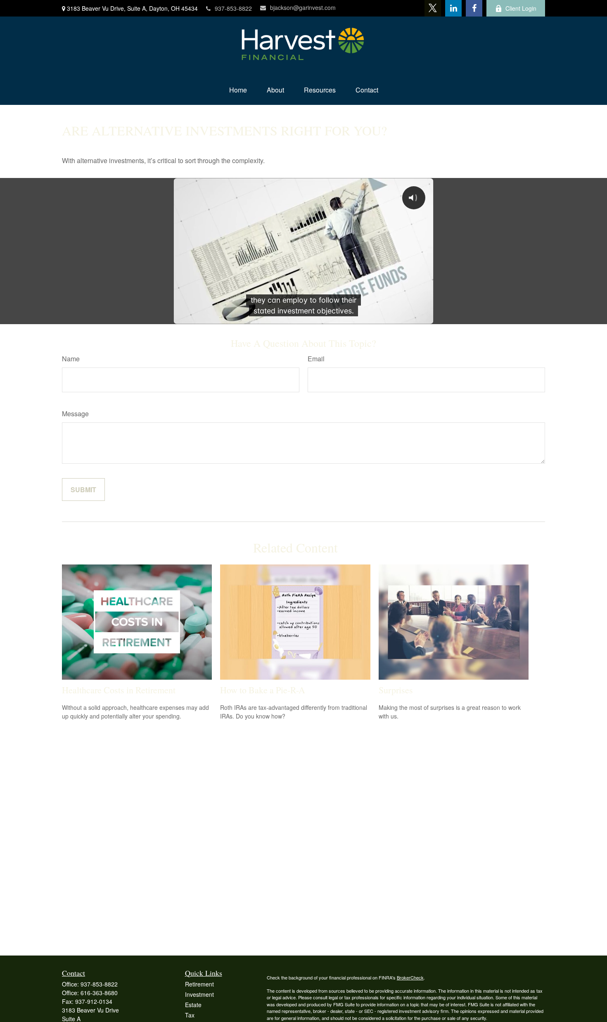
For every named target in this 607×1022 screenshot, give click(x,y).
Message (75, 413)
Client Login (520, 8)
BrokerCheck (410, 977)
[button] (238, 90)
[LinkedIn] (453, 8)
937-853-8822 (233, 8)
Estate (193, 1005)
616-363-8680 (99, 993)
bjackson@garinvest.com (303, 7)
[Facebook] (474, 8)
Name (71, 358)
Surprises (396, 690)
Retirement (199, 984)
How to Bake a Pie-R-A (262, 690)
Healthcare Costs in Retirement (118, 690)
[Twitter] (432, 8)
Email (316, 358)
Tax (189, 1015)
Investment (199, 994)
